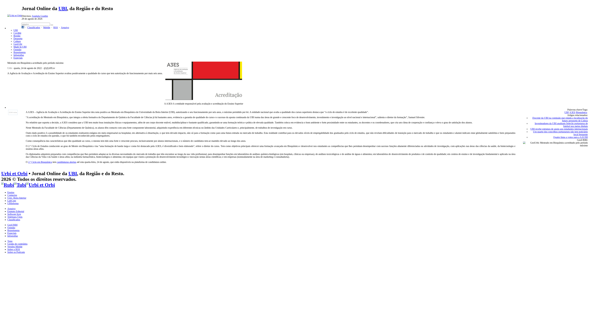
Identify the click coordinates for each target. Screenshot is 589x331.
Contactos (12, 195)
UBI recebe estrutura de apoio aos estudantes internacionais (559, 129)
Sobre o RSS (13, 249)
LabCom (11, 200)
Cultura (17, 41)
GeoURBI (12, 225)
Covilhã (17, 33)
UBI (62, 8)
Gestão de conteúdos (17, 244)
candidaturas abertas (66, 162)
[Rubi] (7, 185)
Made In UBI (20, 47)
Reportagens (19, 52)
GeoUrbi (17, 44)
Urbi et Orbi (14, 173)
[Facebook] (23, 27)
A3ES (572, 112)
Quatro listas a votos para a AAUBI (570, 137)
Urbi (9, 68)
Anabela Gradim (40, 16)
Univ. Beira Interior (16, 198)
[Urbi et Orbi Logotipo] (14, 15)
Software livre (14, 214)
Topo (9, 241)
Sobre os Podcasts (16, 252)
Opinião (17, 49)
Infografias (18, 55)
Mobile (46, 27)
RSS (55, 27)
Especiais (18, 58)
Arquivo (65, 27)
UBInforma (13, 203)
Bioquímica (581, 112)
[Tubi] (20, 185)
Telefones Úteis (14, 217)
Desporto (17, 38)
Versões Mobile (14, 246)
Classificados (33, 27)
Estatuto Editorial (15, 211)
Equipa (10, 192)
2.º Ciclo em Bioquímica (40, 162)
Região (16, 35)
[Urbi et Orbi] (40, 185)
